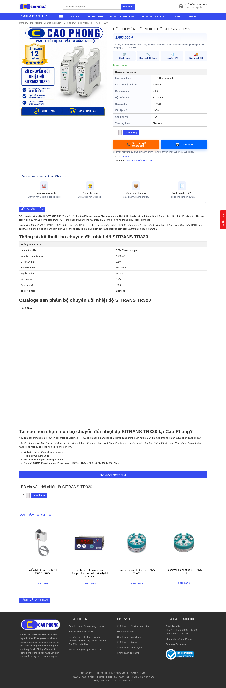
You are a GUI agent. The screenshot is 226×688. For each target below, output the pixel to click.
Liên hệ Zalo (210, 641)
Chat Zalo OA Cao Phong (179, 639)
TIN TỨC (177, 16)
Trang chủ (23, 23)
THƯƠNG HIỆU (95, 16)
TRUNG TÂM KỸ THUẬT (154, 16)
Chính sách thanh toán (129, 637)
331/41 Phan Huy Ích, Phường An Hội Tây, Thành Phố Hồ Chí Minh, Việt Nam (87, 641)
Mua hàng (131, 132)
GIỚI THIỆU (75, 16)
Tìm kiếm (128, 6)
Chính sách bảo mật (127, 642)
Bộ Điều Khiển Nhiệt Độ (55, 23)
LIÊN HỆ (192, 16)
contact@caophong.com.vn (90, 626)
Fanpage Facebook (176, 644)
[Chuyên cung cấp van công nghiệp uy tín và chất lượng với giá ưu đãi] (32, 6)
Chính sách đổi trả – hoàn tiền (133, 626)
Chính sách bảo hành (128, 653)
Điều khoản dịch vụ (127, 631)
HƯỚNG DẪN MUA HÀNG (122, 16)
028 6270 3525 (85, 631)
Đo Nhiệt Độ (36, 23)
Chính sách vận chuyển (129, 647)
